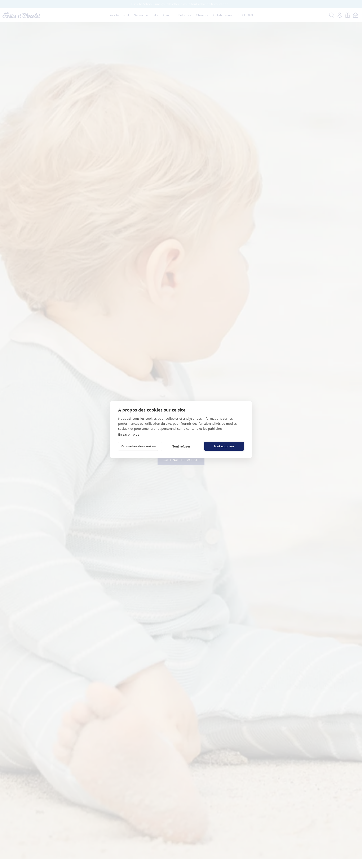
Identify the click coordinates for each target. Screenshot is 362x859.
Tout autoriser (224, 446)
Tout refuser (181, 446)
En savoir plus (128, 434)
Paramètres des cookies (138, 446)
